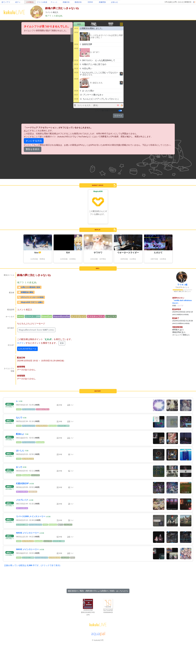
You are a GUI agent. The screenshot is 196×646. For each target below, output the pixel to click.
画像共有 (66, 2)
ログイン (21, 343)
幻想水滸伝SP (22, 483)
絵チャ (18, 2)
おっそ (19, 467)
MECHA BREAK (22, 492)
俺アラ (48, 16)
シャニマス (111, 316)
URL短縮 (168, 2)
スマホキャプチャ (95, 316)
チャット (54, 2)
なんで (19, 417)
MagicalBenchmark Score (36, 330)
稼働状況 (188, 2)
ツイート (118, 115)
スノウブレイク (78, 316)
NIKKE (20, 316)
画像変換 (102, 2)
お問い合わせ (178, 2)
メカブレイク (22, 500)
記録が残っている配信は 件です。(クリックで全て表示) (32, 565)
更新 (62, 343)
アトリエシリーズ (28, 409)
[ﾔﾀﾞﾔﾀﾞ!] (85, 52)
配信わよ (20, 434)
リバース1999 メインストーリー (30, 516)
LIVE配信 (30, 2)
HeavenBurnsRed (61, 316)
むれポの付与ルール (27, 349)
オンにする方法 (34, 141)
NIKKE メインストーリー (27, 533)
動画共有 (78, 2)
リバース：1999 (32, 316)
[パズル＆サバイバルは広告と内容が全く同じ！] (85, 36)
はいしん (20, 450)
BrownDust (46, 316)
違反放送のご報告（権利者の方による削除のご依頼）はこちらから (98, 591)
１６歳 (55, 16)
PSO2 (72, 557)
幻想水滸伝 (33, 492)
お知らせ (114, 2)
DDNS (90, 2)
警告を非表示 (32, 149)
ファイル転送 (42, 2)
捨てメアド (6, 2)
